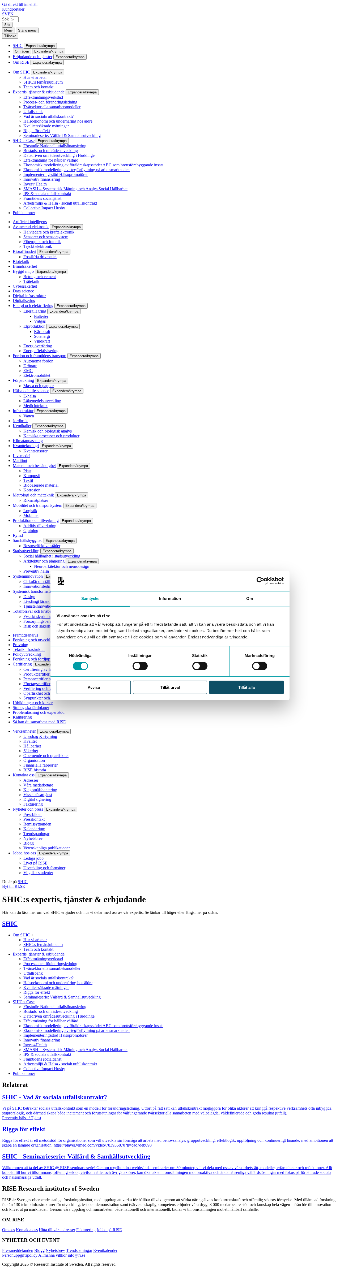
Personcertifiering (38, 679)
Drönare (30, 366)
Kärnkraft (42, 331)
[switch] (140, 666)
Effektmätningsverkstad (43, 97)
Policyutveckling (27, 654)
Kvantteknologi (26, 445)
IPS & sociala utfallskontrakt (47, 193)
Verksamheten (24, 731)
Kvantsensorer (35, 451)
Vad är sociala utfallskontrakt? (48, 116)
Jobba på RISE (109, 1229)
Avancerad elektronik (31, 226)
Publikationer (24, 212)
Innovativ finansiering (41, 179)
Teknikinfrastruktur (29, 649)
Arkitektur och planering (44, 561)
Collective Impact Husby (44, 208)
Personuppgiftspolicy (19, 1255)
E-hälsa (29, 396)
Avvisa (94, 687)
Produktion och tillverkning (36, 520)
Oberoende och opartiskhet (46, 755)
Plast (27, 471)
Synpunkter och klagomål (44, 698)
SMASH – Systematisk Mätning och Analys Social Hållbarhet (75, 189)
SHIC (18, 45)
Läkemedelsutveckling (42, 401)
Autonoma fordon (38, 361)
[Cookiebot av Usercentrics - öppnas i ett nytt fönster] (260, 581)
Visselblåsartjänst (37, 794)
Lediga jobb (33, 858)
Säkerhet (30, 751)
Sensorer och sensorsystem (45, 237)
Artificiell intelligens (30, 221)
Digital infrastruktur (29, 295)
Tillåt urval (170, 687)
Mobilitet (31, 515)
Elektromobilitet (36, 375)
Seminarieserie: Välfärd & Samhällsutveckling (62, 135)
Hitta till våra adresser (57, 1229)
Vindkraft (42, 341)
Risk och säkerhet (38, 626)
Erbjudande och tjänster (32, 56)
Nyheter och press (28, 809)
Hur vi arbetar (35, 77)
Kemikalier (22, 425)
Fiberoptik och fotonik (42, 241)
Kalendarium (34, 829)
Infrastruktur (23, 410)
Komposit (31, 475)
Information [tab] (170, 598)
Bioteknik (21, 261)
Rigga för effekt (36, 130)
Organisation (34, 760)
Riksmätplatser (35, 500)
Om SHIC (21, 72)
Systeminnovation (28, 576)
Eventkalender (105, 1250)
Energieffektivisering (40, 350)
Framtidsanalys (25, 635)
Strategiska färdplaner (31, 707)
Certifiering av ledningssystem (48, 669)
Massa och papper (38, 385)
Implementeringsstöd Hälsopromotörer (55, 174)
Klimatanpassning (28, 440)
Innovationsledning (39, 586)
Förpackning (23, 380)
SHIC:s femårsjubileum (43, 82)
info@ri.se (76, 1255)
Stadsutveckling (26, 550)
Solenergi (42, 336)
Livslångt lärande (37, 601)
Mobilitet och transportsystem (37, 505)
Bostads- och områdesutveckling (50, 150)
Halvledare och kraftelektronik (48, 232)
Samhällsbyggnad (27, 540)
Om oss (8, 1229)
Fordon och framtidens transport (39, 355)
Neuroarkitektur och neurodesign (61, 566)
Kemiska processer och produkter (51, 436)
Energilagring (34, 311)
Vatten (28, 416)
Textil (28, 480)
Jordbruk (20, 420)
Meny (8, 30)
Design (29, 596)
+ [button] (32, 935)
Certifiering (22, 664)
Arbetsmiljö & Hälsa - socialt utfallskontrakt (60, 203)
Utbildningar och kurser (33, 703)
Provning (20, 644)
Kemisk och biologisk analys (47, 431)
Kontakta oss (24, 775)
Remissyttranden (37, 824)
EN (11, 14)
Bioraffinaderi (24, 251)
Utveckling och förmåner (44, 868)
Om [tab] (249, 598)
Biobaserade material (40, 485)
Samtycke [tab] (90, 598)
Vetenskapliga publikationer (46, 848)
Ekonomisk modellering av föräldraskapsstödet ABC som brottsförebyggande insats (93, 165)
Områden (22, 51)
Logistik (30, 510)
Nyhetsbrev (33, 838)
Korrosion (31, 490)
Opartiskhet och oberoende (46, 693)
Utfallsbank (33, 111)
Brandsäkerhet (25, 266)
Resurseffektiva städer (41, 545)
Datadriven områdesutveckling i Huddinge (59, 155)
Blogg (28, 843)
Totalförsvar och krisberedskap (38, 611)
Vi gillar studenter (38, 872)
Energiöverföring (37, 346)
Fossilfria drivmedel (40, 256)
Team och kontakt (38, 87)
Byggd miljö (23, 271)
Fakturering (33, 804)
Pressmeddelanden (17, 1250)
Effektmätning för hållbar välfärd (50, 160)
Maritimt (20, 460)
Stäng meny (27, 30)
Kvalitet (30, 741)
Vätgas (40, 321)
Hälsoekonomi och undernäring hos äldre (57, 121)
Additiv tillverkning (39, 526)
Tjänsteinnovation (38, 606)
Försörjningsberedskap (42, 621)
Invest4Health (35, 184)
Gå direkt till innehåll (19, 4)
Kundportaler (13, 9)
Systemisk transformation (34, 591)
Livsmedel (21, 455)
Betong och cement (39, 276)
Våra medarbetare (38, 785)
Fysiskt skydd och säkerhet (46, 616)
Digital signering (37, 799)
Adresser (30, 780)
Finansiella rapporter (40, 765)
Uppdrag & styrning (40, 736)
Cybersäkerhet (25, 286)
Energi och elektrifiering (33, 305)
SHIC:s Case (24, 140)
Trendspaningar (36, 833)
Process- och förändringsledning (50, 102)
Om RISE (21, 62)
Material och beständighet (34, 465)
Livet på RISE (35, 863)
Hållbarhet (32, 746)
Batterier (41, 316)
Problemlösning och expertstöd (39, 712)
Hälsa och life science (31, 390)
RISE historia (34, 770)
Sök (5, 19)
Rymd (18, 535)
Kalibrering (22, 717)
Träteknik (31, 281)
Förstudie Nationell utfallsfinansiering (54, 146)
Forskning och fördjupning (35, 659)
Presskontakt (34, 819)
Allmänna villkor (52, 1255)
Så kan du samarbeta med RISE (39, 722)
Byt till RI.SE (13, 886)
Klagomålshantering (40, 790)
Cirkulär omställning (40, 581)
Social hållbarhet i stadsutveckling (51, 556)
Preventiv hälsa (36, 571)
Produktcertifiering (39, 674)
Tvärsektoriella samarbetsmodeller (51, 107)
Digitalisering (24, 300)
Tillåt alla (246, 687)
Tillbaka (10, 36)
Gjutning (30, 530)
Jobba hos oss (24, 853)
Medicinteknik (35, 405)
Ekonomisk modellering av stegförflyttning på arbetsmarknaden (76, 169)
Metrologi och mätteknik (33, 495)
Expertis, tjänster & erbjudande (39, 92)
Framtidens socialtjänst (42, 198)
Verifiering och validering (44, 688)
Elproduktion (34, 326)
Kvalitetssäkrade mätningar (46, 126)
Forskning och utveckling (34, 640)
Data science (23, 291)
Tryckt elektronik (37, 246)
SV (5, 14)
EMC (28, 370)
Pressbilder (32, 814)
